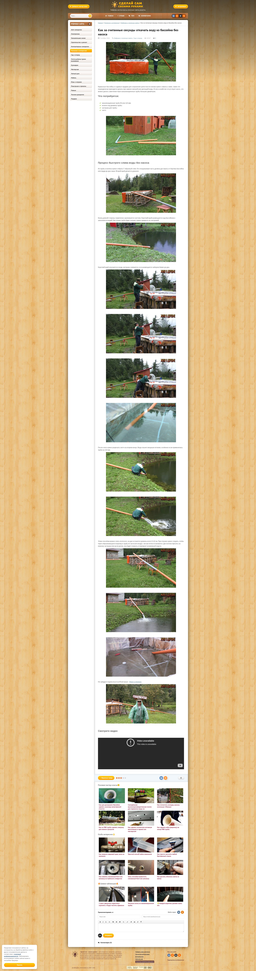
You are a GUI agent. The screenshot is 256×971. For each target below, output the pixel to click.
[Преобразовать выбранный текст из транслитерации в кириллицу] (138, 922)
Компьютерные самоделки (80, 46)
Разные (73, 90)
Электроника (75, 34)
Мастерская (75, 69)
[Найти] (90, 15)
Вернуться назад (107, 778)
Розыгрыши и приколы (78, 86)
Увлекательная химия (78, 38)
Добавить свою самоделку (142, 952)
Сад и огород (75, 55)
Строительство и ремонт (79, 42)
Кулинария (74, 65)
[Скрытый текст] (131, 922)
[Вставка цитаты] (134, 922)
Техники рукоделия (77, 95)
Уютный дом (75, 74)
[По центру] (116, 922)
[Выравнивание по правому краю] (120, 922)
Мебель (73, 78)
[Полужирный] (100, 922)
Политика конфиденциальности (145, 962)
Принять (19, 965)
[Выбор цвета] (127, 922)
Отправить (108, 935)
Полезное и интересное (79, 51)
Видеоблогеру (139, 957)
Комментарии (146, 16)
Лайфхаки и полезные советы (123, 38)
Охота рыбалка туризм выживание (78, 60)
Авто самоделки (76, 30)
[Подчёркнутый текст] (106, 922)
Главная (110, 16)
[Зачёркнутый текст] (109, 922)
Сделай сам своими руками (128, 4)
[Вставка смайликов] (123, 922)
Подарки (74, 99)
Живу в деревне (135, 682)
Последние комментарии (142, 954)
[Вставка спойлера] (141, 922)
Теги (132, 16)
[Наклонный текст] (103, 922)
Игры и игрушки (76, 82)
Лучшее (121, 16)
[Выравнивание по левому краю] (113, 922)
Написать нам (139, 959)
